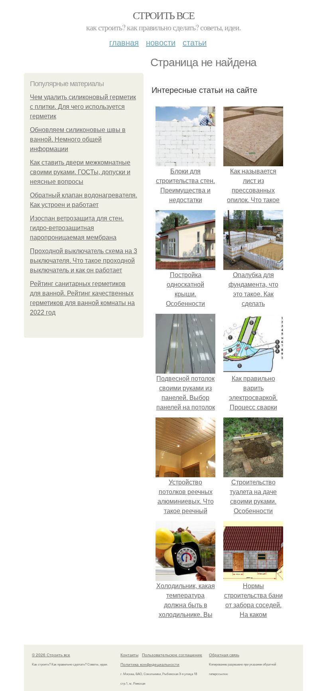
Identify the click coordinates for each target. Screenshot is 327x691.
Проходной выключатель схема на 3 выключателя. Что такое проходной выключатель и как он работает (83, 261)
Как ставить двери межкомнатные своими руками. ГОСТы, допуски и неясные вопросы (80, 172)
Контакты (129, 655)
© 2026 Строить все (51, 655)
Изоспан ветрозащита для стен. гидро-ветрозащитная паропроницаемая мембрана (77, 228)
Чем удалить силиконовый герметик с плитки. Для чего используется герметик (83, 107)
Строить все (163, 15)
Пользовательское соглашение (172, 655)
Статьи (195, 42)
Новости (160, 42)
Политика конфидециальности (149, 664)
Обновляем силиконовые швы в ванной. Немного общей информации (78, 139)
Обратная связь (224, 655)
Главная (124, 42)
